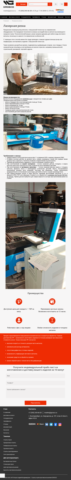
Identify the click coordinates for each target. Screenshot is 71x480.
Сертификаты (36, 17)
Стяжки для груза (8, 464)
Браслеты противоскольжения (12, 470)
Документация (52, 17)
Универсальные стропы (10, 445)
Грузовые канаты (8, 448)
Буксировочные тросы (9, 461)
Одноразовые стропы (9, 442)
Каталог (23, 4)
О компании (3, 17)
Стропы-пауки (7, 440)
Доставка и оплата (14, 17)
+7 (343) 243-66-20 (25, 11)
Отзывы (44, 17)
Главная (6, 21)
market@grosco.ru (9, 11)
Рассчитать (35, 403)
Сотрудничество (26, 17)
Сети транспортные (9, 454)
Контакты (68, 17)
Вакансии (60, 17)
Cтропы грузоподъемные (10, 451)
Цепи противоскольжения (10, 467)
